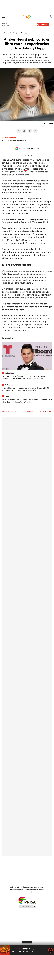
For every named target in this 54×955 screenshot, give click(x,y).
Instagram (22, 868)
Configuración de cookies (35, 890)
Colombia (6, 25)
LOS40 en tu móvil (27, 892)
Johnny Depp (20, 411)
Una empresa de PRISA (27, 900)
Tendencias (22, 33)
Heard (39, 198)
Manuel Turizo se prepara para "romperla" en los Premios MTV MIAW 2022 (25, 221)
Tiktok (17, 868)
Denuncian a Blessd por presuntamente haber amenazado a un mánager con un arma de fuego (27, 306)
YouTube (27, 868)
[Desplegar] (27, 941)
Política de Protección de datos (32, 887)
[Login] (50, 17)
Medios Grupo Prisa (27, 906)
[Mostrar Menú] (3, 16)
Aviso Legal (14, 887)
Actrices (41, 411)
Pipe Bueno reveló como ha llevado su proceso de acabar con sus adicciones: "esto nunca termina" (23, 377)
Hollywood (31, 411)
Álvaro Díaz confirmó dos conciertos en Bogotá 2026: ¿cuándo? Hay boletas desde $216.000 (25, 389)
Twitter (24, 131)
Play (50, 950)
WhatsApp (30, 131)
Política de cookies (16, 890)
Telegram (35, 131)
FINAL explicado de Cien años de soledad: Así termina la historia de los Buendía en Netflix (27, 400)
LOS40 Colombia (27, 17)
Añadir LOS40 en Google (29, 148)
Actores (50, 411)
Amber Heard (22, 264)
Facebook (18, 131)
